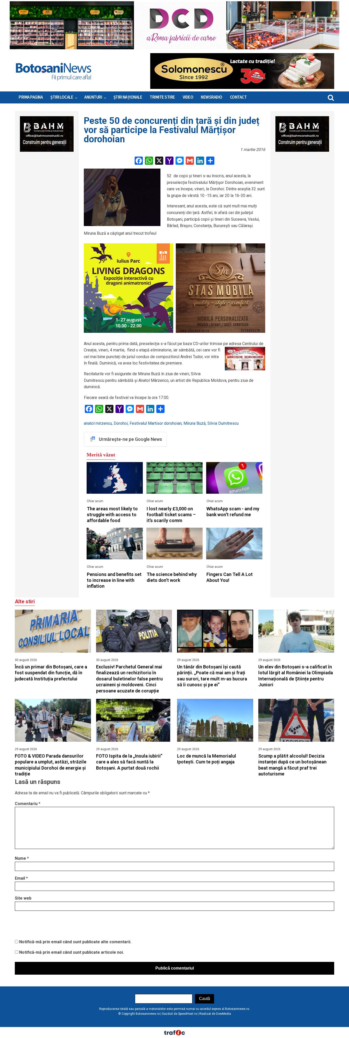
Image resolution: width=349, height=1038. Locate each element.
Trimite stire (162, 97)
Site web (23, 898)
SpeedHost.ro (187, 1014)
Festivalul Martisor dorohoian (156, 423)
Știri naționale (127, 97)
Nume (22, 858)
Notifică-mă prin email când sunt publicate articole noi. (71, 952)
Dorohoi (121, 423)
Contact (238, 97)
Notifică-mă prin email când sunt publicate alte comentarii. (75, 941)
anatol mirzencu (98, 423)
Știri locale (61, 97)
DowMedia (223, 1014)
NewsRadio (211, 97)
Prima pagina (31, 97)
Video (188, 97)
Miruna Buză (194, 423)
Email (21, 878)
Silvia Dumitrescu (223, 423)
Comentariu (27, 803)
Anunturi (93, 97)
